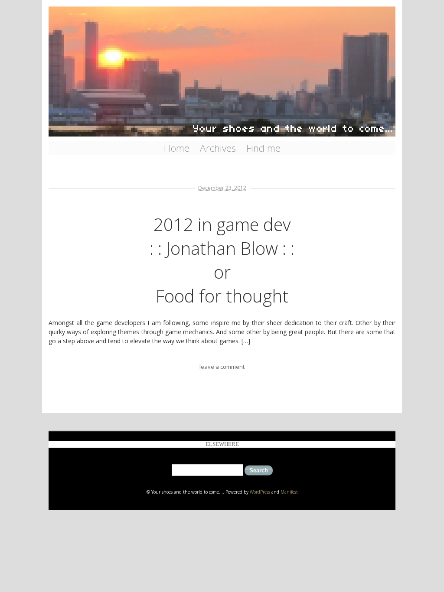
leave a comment (222, 367)
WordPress (260, 492)
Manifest (289, 492)
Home (176, 148)
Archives (218, 148)
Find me (263, 148)
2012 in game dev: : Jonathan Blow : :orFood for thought (222, 260)
